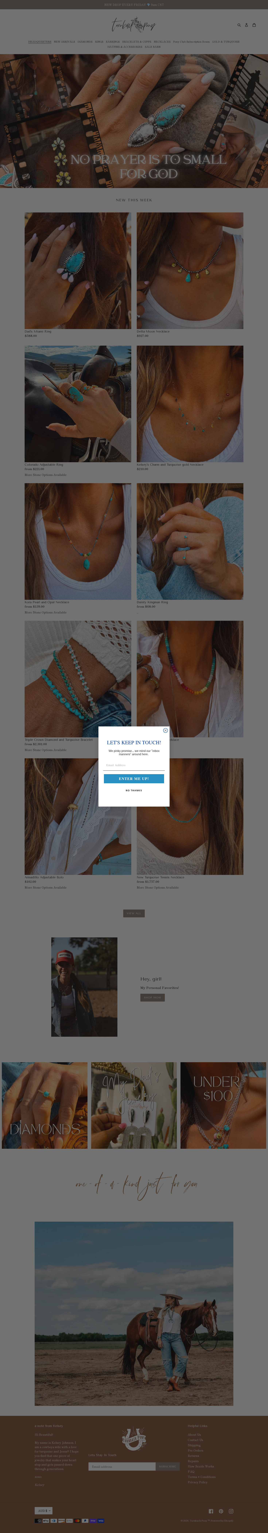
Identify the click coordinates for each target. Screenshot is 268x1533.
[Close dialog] (165, 730)
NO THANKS (134, 790)
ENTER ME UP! (134, 778)
